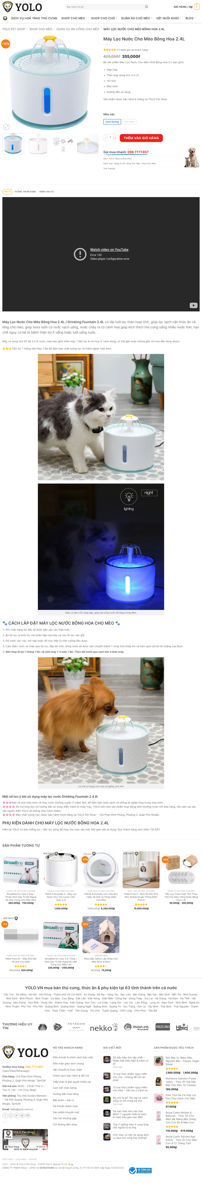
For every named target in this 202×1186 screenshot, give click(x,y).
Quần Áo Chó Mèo (135, 18)
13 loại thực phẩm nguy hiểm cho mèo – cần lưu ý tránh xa (130, 1089)
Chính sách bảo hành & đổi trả (71, 1075)
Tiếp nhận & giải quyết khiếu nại (72, 1081)
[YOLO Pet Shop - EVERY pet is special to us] (22, 6)
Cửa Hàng (21, 1159)
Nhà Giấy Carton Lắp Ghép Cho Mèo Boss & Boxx (101, 960)
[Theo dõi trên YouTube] (28, 1115)
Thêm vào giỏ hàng (141, 138)
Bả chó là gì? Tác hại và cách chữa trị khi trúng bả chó (130, 1099)
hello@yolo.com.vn (21, 1109)
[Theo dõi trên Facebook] (5, 1115)
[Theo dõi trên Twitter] (16, 1115)
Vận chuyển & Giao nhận (67, 1069)
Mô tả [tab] (7, 191)
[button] (187, 7)
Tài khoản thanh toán (65, 1106)
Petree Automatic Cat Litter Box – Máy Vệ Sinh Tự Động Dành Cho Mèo (101, 897)
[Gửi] (146, 6)
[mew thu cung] (136, 1027)
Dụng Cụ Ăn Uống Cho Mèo (77, 29)
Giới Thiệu (7, 1159)
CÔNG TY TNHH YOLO (14, 1167)
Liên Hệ (32, 1159)
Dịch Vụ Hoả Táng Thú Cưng (34, 18)
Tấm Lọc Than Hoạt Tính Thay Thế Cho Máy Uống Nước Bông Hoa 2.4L (181, 897)
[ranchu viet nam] (58, 1027)
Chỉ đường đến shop (65, 1124)
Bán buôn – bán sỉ (63, 1100)
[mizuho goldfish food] (163, 1027)
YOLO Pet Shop (13, 29)
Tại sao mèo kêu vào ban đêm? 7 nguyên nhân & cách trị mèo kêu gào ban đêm (129, 1114)
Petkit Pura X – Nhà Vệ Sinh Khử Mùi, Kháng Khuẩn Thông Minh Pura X (141, 897)
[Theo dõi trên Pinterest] (22, 1115)
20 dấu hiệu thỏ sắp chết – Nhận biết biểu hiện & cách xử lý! (131, 1060)
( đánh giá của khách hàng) (132, 49)
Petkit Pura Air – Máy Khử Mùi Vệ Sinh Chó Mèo (20, 960)
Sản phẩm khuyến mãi (66, 1112)
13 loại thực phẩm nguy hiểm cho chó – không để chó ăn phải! (130, 1076)
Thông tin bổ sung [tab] (25, 191)
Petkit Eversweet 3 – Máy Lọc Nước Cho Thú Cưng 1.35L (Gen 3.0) (61, 897)
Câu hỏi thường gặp (65, 1118)
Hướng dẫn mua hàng (66, 1094)
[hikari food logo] (182, 1027)
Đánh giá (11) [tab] (47, 191)
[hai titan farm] (42, 1027)
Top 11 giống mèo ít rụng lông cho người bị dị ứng (131, 1126)
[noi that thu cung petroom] (76, 1027)
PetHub (111, 168)
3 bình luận (120, 1067)
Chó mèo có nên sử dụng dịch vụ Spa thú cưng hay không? (131, 1136)
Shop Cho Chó (103, 18)
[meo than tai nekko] (104, 1027)
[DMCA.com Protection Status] (176, 1170)
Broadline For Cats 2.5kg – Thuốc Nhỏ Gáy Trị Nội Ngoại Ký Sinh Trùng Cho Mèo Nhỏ (20, 897)
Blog (189, 18)
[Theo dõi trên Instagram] (11, 1115)
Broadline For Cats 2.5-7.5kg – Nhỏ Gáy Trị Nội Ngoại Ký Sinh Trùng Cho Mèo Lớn (61, 961)
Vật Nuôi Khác (167, 18)
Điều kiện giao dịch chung (68, 1063)
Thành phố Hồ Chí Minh (67, 994)
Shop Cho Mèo (73, 18)
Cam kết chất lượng (65, 1087)
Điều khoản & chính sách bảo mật (73, 1057)
